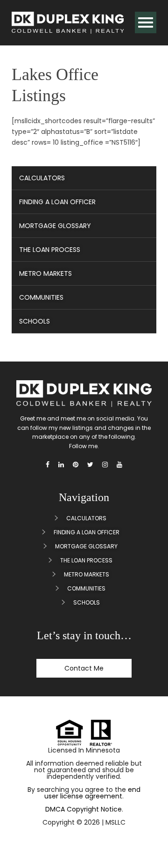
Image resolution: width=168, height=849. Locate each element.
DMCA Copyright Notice (83, 809)
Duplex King (68, 23)
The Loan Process (49, 249)
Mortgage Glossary (55, 225)
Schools (34, 321)
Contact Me (84, 668)
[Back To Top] (149, 820)
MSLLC (115, 822)
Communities (41, 297)
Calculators (42, 178)
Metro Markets (45, 273)
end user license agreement (92, 793)
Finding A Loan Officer (57, 202)
